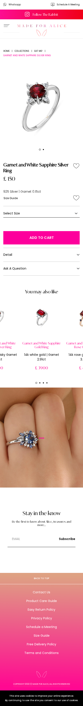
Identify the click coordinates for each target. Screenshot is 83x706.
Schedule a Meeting (41, 627)
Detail (7, 254)
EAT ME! (38, 51)
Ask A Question (14, 268)
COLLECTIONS (22, 51)
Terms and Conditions (41, 653)
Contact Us (41, 592)
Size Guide (11, 198)
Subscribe (67, 539)
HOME (6, 51)
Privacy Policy (41, 618)
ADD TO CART (41, 237)
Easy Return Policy (41, 609)
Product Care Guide (41, 601)
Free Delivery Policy (41, 644)
